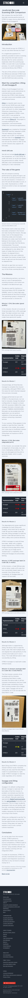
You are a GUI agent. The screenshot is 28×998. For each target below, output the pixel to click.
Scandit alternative (8, 917)
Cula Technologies (8, 938)
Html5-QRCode (19, 154)
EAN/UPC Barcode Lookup (10, 962)
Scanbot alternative (8, 919)
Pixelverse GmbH (13, 986)
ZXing (4, 103)
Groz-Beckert (6, 940)
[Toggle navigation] (23, 2)
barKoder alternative (8, 925)
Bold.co (5, 942)
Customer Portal (7, 901)
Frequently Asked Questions (10, 904)
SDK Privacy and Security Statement (12, 975)
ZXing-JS (13, 119)
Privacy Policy (6, 977)
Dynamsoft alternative (9, 921)
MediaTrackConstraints (17, 799)
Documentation (7, 899)
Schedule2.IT (6, 947)
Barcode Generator (8, 966)
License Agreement (8, 973)
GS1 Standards (7, 955)
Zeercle (5, 934)
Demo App (6, 897)
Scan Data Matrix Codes (9, 964)
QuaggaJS (5, 129)
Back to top (6, 874)
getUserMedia (11, 801)
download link (11, 870)
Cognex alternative (8, 923)
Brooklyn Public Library (9, 932)
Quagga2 (18, 137)
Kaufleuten (6, 944)
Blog (4, 912)
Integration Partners (8, 956)
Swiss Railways (7, 946)
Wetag (5, 936)
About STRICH (7, 910)
